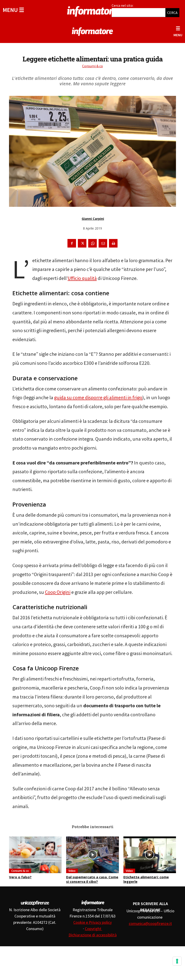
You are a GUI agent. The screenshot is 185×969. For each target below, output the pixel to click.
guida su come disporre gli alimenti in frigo (98, 397)
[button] (13, 10)
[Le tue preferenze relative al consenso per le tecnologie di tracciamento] (177, 961)
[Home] (92, 10)
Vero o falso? (20, 877)
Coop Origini (57, 592)
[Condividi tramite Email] (102, 243)
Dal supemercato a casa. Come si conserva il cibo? (92, 879)
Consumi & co (92, 66)
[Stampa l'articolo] (113, 243)
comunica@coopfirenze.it (150, 923)
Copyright (93, 928)
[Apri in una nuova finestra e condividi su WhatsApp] (92, 243)
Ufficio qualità (82, 278)
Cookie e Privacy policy (92, 922)
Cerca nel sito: (122, 5)
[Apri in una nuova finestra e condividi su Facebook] (71, 243)
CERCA (172, 12)
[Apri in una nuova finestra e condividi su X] (82, 243)
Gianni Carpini (93, 218)
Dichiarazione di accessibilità (93, 934)
